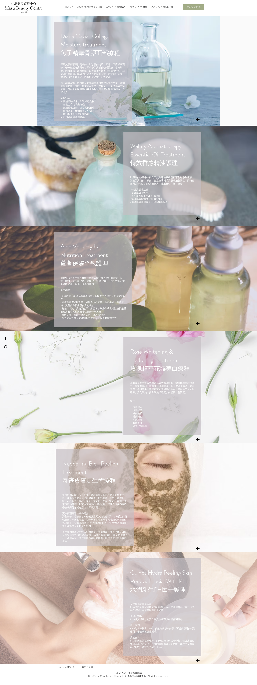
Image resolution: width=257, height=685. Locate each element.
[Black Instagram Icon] (5, 346)
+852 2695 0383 (124, 673)
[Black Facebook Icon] (5, 338)
